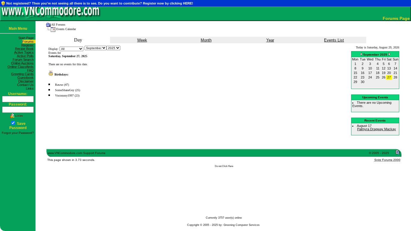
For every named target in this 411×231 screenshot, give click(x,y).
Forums (29, 41)
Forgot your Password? (18, 132)
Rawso (59, 84)
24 (370, 77)
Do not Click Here (224, 166)
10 (370, 68)
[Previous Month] (361, 54)
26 (383, 77)
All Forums (58, 24)
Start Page (27, 38)
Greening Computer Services (242, 224)
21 (395, 73)
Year (270, 40)
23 (362, 77)
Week (142, 40)
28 (395, 77)
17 (370, 73)
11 (377, 68)
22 (355, 77)
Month (206, 40)
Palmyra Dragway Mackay (376, 129)
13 (389, 68)
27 (389, 77)
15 (355, 73)
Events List (334, 40)
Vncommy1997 (64, 95)
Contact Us (26, 85)
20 (389, 73)
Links (31, 88)
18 (377, 73)
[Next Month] (389, 54)
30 (362, 82)
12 (383, 68)
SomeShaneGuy (64, 90)
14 (395, 68)
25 (377, 77)
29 (355, 82)
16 (362, 73)
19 (383, 73)
